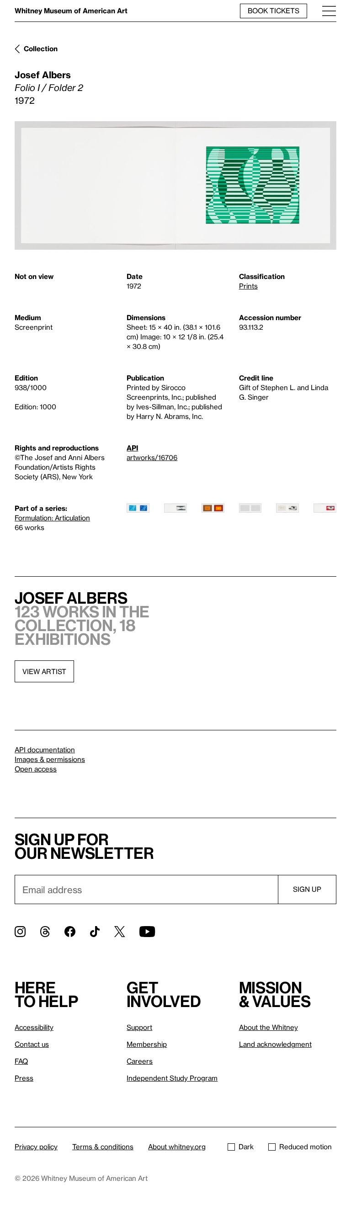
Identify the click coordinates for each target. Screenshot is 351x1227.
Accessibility (34, 1027)
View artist (44, 671)
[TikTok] (95, 931)
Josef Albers (43, 74)
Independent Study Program (172, 1078)
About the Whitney (268, 1027)
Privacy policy (36, 1146)
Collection (41, 48)
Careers (140, 1061)
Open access (36, 769)
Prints (248, 286)
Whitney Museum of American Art (71, 10)
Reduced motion (305, 1146)
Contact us (32, 1044)
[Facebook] (70, 931)
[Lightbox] (175, 185)
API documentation (45, 749)
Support (139, 1027)
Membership (147, 1044)
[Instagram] (20, 931)
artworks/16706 (152, 457)
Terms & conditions (102, 1146)
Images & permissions (50, 759)
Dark (246, 1146)
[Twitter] (119, 931)
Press (24, 1078)
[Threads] (45, 931)
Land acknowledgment (275, 1044)
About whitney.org (177, 1146)
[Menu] (329, 10)
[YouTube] (147, 931)
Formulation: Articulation (52, 518)
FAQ (21, 1061)
